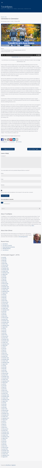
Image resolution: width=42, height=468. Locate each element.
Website (2, 185)
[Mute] (36, 55)
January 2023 (5, 319)
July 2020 (4, 365)
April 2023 (4, 314)
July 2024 (4, 294)
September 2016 (5, 436)
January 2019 (5, 393)
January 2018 (5, 412)
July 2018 (4, 402)
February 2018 (5, 410)
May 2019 (4, 387)
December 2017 (5, 413)
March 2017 (4, 427)
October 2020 (5, 361)
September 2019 (5, 381)
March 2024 (4, 300)
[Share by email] (16, 139)
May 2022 (4, 331)
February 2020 (5, 373)
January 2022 (5, 337)
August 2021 (4, 345)
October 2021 (5, 342)
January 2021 (5, 356)
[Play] (2, 55)
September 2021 (5, 344)
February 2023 (5, 317)
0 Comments (12, 141)
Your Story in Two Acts (7, 245)
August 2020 (4, 364)
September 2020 (5, 362)
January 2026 (5, 266)
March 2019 (4, 390)
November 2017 (5, 415)
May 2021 (4, 350)
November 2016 (5, 433)
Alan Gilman (19, 141)
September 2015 (5, 455)
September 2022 (5, 325)
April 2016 (4, 444)
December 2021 (5, 339)
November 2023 (5, 306)
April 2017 (4, 425)
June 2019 (4, 385)
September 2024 (5, 291)
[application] (21, 55)
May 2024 (4, 297)
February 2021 (5, 354)
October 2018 (5, 398)
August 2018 (4, 401)
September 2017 (5, 418)
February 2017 (5, 429)
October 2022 (5, 323)
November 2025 (5, 269)
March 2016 (4, 446)
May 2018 (4, 405)
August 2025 (4, 274)
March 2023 (4, 316)
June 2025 (4, 277)
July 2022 (4, 328)
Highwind (13, 465)
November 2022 (5, 322)
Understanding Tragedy (33, 149)
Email (2, 179)
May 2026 (4, 260)
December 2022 (5, 320)
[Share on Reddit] (8, 139)
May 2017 (4, 424)
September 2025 (5, 272)
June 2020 (4, 367)
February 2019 (5, 391)
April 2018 (4, 407)
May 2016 (4, 443)
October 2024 (5, 289)
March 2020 (4, 371)
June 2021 (4, 348)
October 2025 (5, 271)
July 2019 (4, 384)
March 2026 (4, 263)
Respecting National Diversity (9, 247)
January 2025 (5, 285)
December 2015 (5, 450)
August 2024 (4, 293)
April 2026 (4, 262)
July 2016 (4, 439)
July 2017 (4, 421)
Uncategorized (4, 141)
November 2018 (5, 396)
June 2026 (4, 258)
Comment (3, 156)
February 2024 (5, 302)
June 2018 (4, 404)
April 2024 (4, 299)
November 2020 (5, 359)
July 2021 (4, 347)
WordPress (8, 465)
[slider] (38, 55)
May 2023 (4, 313)
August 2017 (4, 419)
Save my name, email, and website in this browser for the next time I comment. (17, 192)
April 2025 (4, 280)
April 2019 (4, 388)
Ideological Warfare (7, 248)
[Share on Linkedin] (14, 139)
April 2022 (4, 333)
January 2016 (5, 449)
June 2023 (4, 311)
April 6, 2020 (4, 16)
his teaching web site (23, 236)
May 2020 (4, 368)
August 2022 (4, 327)
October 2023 (5, 308)
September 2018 (5, 399)
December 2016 (5, 432)
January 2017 (5, 430)
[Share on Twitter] (5, 139)
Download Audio (15, 57)
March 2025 (4, 282)
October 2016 (5, 435)
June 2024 (4, 296)
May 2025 (4, 279)
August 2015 (4, 456)
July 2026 (4, 257)
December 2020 (5, 357)
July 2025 (4, 276)
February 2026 (5, 265)
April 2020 (4, 370)
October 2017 (5, 416)
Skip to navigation (2, 3)
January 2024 (5, 303)
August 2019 (4, 382)
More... (33, 225)
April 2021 (4, 351)
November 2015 (5, 452)
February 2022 (5, 336)
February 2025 (5, 283)
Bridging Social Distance (8, 149)
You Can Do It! (5, 250)
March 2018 (4, 408)
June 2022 (4, 330)
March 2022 (4, 334)
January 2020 (5, 374)
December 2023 (5, 305)
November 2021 (5, 340)
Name (2, 173)
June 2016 (4, 441)
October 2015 (5, 453)
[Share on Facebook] (2, 139)
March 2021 (4, 353)
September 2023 (5, 310)
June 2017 (4, 422)
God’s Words (5, 244)
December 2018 (5, 395)
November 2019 (5, 378)
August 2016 (4, 438)
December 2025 (5, 268)
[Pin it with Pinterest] (11, 139)
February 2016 (5, 447)
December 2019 (5, 376)
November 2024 (5, 288)
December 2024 (5, 286)
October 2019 (5, 379)
